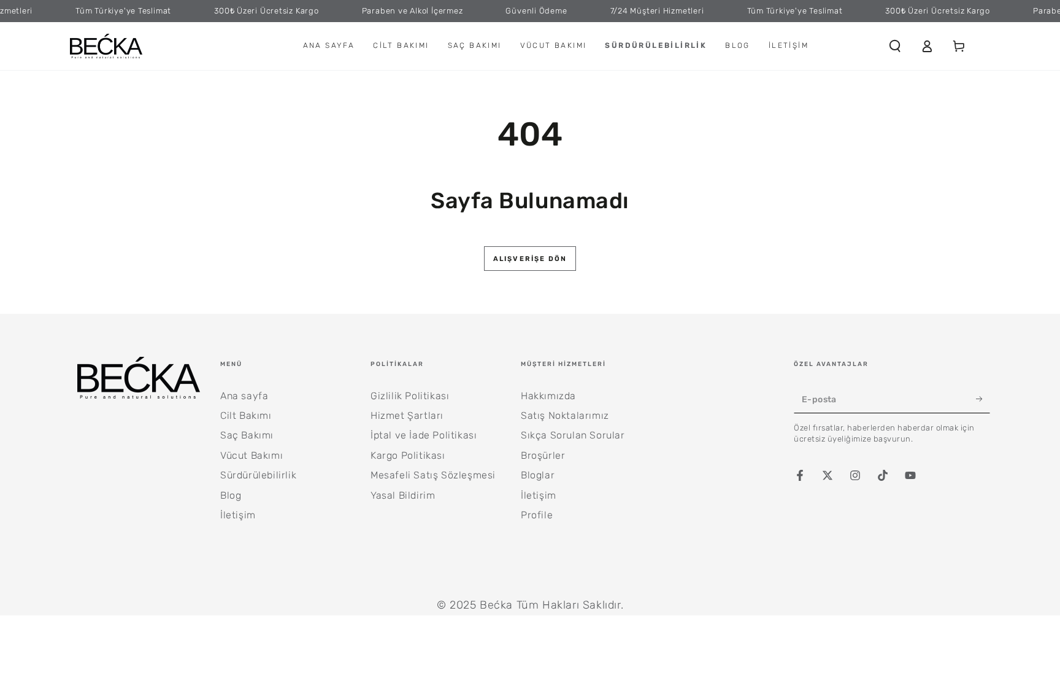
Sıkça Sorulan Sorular (573, 435)
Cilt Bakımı (246, 415)
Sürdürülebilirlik (258, 475)
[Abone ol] (983, 399)
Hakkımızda (548, 396)
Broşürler (543, 455)
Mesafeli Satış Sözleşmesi (433, 475)
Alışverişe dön (530, 259)
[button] (895, 46)
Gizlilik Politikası (410, 396)
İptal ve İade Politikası (424, 435)
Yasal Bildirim (403, 495)
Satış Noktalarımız (565, 415)
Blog (230, 495)
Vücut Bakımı (251, 455)
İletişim (238, 515)
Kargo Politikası (408, 455)
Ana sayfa (244, 396)
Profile (537, 515)
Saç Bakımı (247, 435)
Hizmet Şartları (407, 415)
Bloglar (538, 475)
